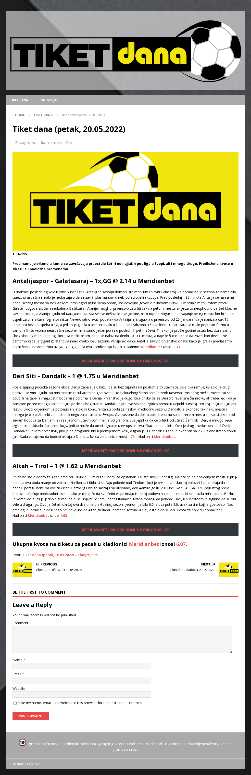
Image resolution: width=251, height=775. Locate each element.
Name (18, 660)
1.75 (131, 436)
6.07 (181, 544)
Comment (20, 623)
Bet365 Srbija (46, 100)
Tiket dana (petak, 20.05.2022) (48, 554)
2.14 (176, 346)
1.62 (63, 515)
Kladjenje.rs (88, 554)
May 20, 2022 (28, 143)
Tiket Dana (19, 100)
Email (17, 674)
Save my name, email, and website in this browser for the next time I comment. (80, 702)
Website (19, 688)
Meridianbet (151, 346)
